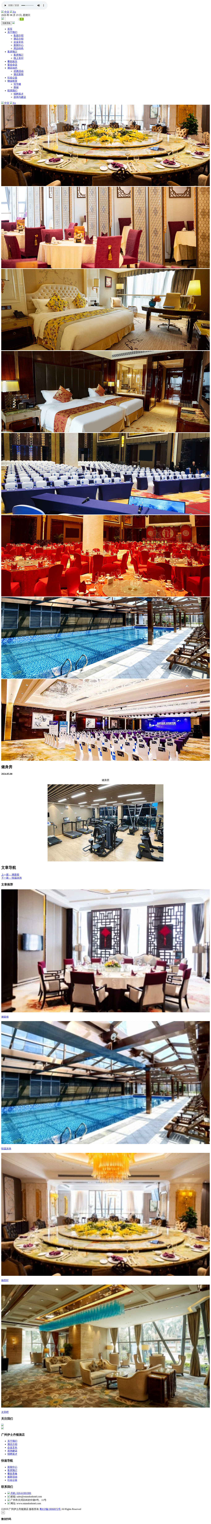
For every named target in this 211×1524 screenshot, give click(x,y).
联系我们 (12, 90)
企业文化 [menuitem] (18, 42)
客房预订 (12, 51)
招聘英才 (12, 1454)
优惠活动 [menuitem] (18, 71)
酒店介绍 (12, 1444)
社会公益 (12, 77)
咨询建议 (12, 1450)
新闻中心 (12, 1467)
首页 (9, 29)
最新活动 (12, 1477)
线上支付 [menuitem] (18, 58)
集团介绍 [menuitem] (18, 35)
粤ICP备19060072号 (50, 1509)
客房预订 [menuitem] (18, 55)
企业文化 (12, 1447)
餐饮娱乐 (12, 61)
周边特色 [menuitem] (18, 48)
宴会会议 (12, 64)
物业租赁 (12, 81)
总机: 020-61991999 (21, 1493)
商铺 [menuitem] (16, 87)
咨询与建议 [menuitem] (20, 97)
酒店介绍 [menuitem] (18, 38)
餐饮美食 (12, 1473)
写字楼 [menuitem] (17, 84)
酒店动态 (12, 68)
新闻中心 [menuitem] (18, 45)
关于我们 (12, 32)
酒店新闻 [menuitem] (18, 74)
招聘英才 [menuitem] (18, 94)
